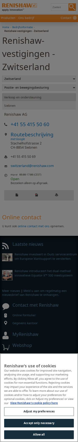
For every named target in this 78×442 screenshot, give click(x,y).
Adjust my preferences (39, 411)
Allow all (39, 434)
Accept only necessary (39, 423)
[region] (39, 397)
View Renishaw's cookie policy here (34, 403)
